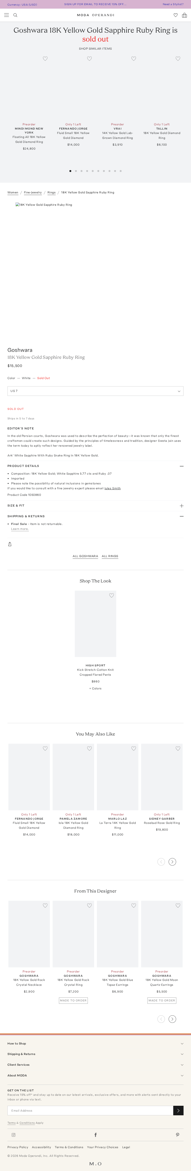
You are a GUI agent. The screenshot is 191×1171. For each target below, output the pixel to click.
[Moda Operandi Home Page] (96, 15)
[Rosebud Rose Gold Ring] (162, 777)
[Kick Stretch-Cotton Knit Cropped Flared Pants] (95, 624)
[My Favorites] (175, 15)
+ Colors (95, 688)
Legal (126, 1147)
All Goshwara (85, 556)
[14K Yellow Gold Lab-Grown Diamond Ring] (117, 87)
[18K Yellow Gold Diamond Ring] (162, 87)
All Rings (110, 556)
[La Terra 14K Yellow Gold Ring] (117, 777)
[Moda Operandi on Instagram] (13, 1135)
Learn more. (20, 529)
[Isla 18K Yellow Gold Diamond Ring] (73, 777)
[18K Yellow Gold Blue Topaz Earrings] (117, 934)
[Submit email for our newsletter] (178, 1110)
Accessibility (41, 1147)
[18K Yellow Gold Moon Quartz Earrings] (162, 934)
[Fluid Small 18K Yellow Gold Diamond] (73, 87)
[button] (70, 171)
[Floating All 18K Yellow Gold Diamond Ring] (29, 87)
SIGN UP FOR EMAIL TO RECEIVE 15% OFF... (95, 4)
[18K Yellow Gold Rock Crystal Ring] (73, 934)
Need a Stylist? (173, 4)
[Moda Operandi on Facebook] (95, 1135)
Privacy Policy (17, 1147)
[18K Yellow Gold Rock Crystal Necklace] (29, 934)
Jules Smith (112, 488)
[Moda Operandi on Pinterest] (177, 1135)
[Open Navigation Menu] (6, 15)
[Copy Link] (95, 544)
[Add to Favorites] (45, 58)
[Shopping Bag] (184, 15)
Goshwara (19, 349)
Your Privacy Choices (102, 1147)
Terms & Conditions (69, 1147)
